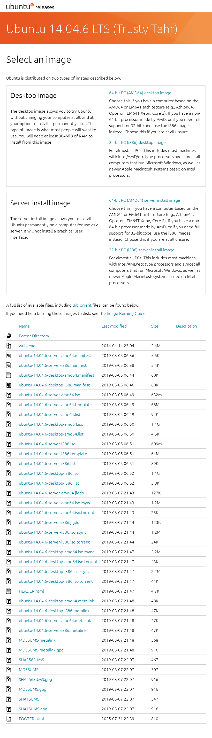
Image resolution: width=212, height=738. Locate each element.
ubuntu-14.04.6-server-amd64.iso (49, 394)
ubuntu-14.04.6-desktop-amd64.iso (51, 424)
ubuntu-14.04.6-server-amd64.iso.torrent (56, 512)
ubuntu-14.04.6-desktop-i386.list (49, 483)
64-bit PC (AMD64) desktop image (140, 92)
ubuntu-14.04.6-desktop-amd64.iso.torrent (58, 561)
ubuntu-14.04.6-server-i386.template (53, 453)
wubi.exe (27, 345)
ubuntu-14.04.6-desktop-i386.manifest (54, 385)
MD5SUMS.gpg (32, 689)
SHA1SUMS (29, 699)
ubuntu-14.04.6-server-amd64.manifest (55, 355)
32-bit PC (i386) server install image (142, 249)
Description (186, 326)
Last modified (114, 326)
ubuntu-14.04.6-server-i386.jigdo (49, 522)
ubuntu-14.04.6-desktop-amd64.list (51, 434)
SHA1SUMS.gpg (33, 708)
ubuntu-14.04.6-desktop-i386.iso (49, 473)
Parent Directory (34, 335)
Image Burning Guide (126, 313)
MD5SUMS (28, 669)
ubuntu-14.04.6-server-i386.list (47, 463)
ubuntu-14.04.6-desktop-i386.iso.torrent (56, 581)
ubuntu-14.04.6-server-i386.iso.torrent (54, 542)
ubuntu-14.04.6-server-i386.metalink (52, 630)
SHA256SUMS (31, 659)
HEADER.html (31, 591)
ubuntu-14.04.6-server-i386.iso (47, 443)
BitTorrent (82, 305)
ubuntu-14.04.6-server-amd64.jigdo (51, 493)
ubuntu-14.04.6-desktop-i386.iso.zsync (54, 571)
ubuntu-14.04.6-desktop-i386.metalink (54, 610)
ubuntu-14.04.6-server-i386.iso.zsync (52, 532)
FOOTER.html (31, 718)
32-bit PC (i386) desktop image (137, 142)
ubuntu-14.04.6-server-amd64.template (55, 404)
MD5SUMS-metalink (37, 640)
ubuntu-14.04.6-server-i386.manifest (53, 365)
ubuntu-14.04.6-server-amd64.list (49, 414)
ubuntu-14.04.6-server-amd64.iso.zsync (55, 502)
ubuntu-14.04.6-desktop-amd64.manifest (56, 375)
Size (154, 326)
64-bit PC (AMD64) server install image (144, 200)
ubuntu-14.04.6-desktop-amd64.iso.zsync (56, 551)
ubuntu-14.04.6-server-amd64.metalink (55, 620)
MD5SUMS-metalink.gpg (41, 650)
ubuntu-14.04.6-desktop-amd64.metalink (56, 601)
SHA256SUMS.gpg (35, 679)
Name (24, 326)
